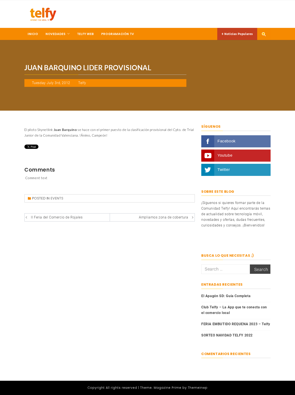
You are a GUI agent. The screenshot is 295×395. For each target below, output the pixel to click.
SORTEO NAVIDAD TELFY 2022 (227, 335)
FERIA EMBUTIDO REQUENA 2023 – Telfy (235, 324)
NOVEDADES (55, 34)
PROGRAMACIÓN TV (117, 34)
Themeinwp (198, 387)
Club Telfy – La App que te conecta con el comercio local (234, 310)
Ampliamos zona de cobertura (163, 217)
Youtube (224, 155)
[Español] (203, 234)
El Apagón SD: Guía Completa (226, 296)
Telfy (82, 83)
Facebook (226, 141)
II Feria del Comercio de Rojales (56, 217)
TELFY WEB (85, 34)
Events (57, 198)
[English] (203, 238)
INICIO (33, 34)
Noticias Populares (238, 34)
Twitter (223, 169)
